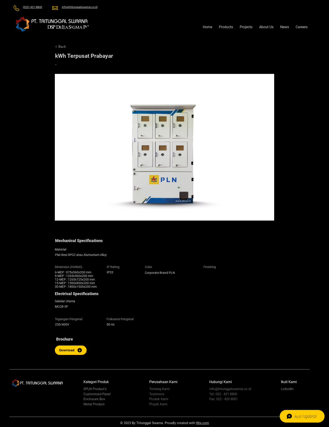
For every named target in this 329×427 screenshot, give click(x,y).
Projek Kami (158, 404)
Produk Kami (158, 399)
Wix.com (202, 423)
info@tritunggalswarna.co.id (230, 389)
